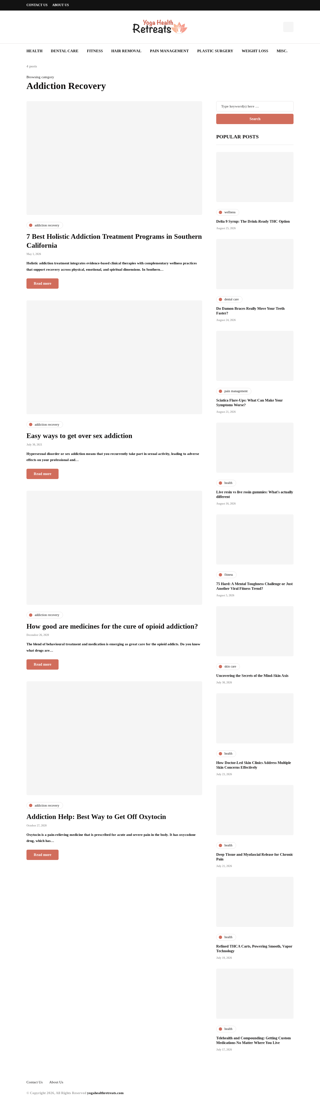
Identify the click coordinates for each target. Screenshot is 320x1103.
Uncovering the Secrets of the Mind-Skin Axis (252, 676)
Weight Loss (255, 51)
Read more (42, 283)
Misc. (282, 51)
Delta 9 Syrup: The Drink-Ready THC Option (253, 221)
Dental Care (64, 51)
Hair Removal (126, 51)
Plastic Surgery (215, 51)
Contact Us (37, 5)
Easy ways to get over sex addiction (79, 435)
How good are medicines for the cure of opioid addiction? (112, 626)
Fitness (95, 51)
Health (34, 51)
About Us (60, 5)
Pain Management (169, 51)
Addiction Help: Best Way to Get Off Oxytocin (96, 816)
